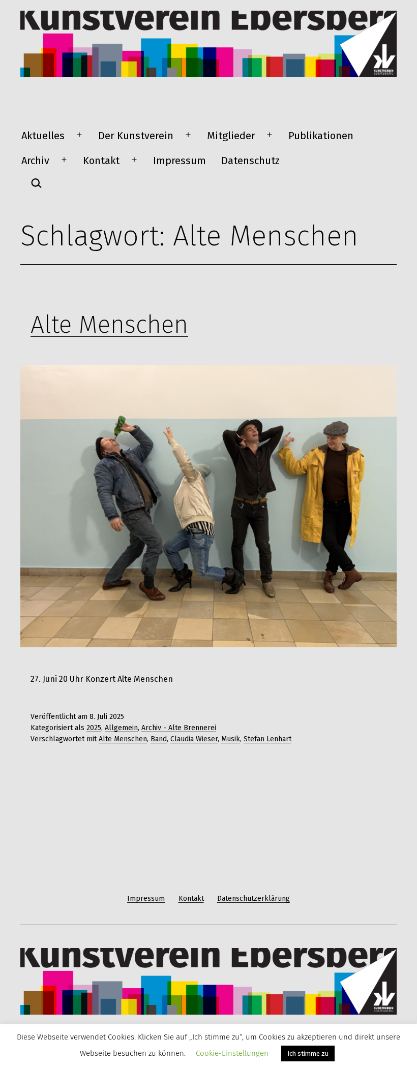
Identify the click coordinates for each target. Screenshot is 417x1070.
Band (159, 739)
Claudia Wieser (194, 739)
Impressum (179, 160)
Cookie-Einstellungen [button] (232, 1053)
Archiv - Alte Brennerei (178, 727)
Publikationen (320, 136)
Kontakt (101, 160)
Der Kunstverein (135, 136)
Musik (230, 739)
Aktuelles (43, 136)
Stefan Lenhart (267, 739)
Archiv (35, 160)
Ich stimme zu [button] (308, 1053)
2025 (93, 727)
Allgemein (121, 727)
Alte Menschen (109, 324)
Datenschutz (250, 160)
